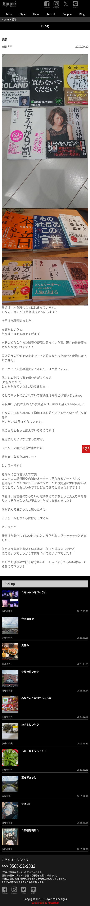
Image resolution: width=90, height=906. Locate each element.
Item (36, 14)
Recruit (50, 14)
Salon (8, 14)
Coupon (67, 14)
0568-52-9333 (22, 866)
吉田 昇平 (7, 46)
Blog (82, 14)
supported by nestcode (45, 902)
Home (5, 19)
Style (23, 14)
